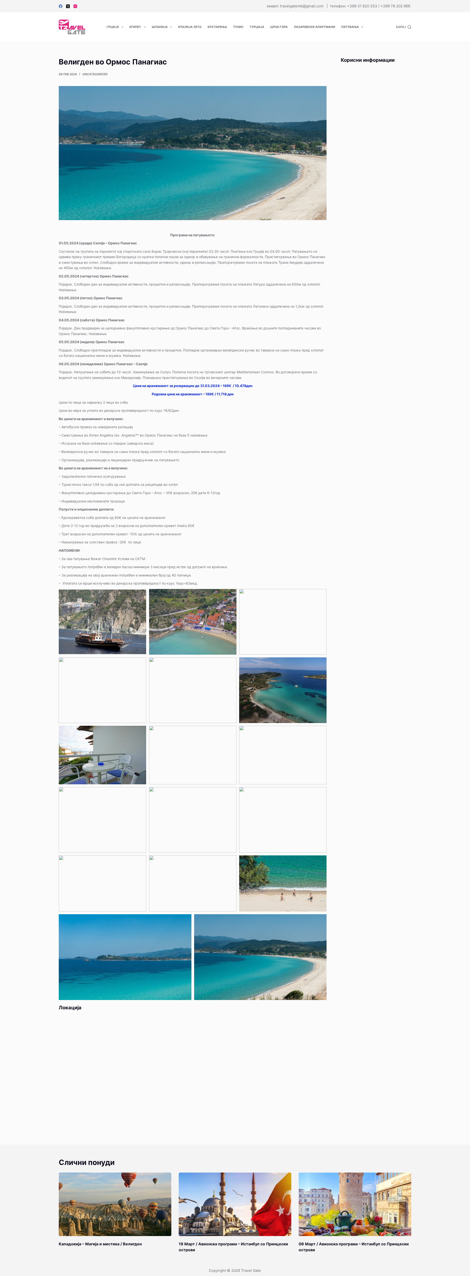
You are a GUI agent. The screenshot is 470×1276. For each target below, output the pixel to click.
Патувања (350, 27)
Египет (135, 27)
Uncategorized (95, 74)
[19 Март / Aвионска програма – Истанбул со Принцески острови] (235, 1204)
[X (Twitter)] (68, 6)
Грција (113, 27)
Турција (257, 27)
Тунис (238, 27)
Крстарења (217, 27)
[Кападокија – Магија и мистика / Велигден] (115, 1204)
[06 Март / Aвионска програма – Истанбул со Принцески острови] (355, 1204)
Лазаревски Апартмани (314, 27)
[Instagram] (75, 6)
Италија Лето (189, 27)
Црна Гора (279, 27)
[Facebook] (60, 6)
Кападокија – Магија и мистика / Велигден (100, 1243)
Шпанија (160, 27)
